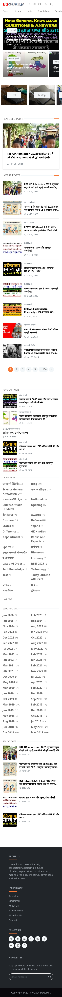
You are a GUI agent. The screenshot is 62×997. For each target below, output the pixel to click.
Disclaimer (14, 900)
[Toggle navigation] (56, 4)
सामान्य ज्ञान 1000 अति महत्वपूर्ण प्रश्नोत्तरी (37, 797)
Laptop (30, 11)
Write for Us (15, 915)
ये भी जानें (31, 202)
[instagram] (34, 4)
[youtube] (39, 4)
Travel (5, 11)
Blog (56, 61)
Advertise (14, 896)
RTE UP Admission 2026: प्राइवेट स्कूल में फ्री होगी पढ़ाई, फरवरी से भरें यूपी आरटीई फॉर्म (30, 155)
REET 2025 (29, 222)
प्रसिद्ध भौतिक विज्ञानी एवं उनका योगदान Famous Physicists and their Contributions (40, 353)
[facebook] (29, 4)
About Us (14, 905)
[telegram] (11, 938)
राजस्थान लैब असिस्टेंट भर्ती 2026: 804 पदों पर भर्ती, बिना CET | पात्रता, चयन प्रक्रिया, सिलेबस (41, 210)
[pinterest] (31, 938)
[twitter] (11, 945)
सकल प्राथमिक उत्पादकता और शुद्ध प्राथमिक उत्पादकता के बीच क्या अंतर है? (22, 67)
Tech (14, 95)
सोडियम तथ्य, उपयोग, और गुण (15, 432)
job (25, 202)
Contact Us (15, 920)
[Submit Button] (49, 977)
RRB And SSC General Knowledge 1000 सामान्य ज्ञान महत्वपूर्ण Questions (38, 312)
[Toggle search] (51, 4)
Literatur (17, 11)
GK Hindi (12, 30)
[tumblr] (18, 938)
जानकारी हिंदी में (13, 58)
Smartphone (44, 11)
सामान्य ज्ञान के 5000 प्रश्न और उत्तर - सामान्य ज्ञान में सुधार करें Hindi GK (25, 38)
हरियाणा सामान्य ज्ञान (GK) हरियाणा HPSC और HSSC (38, 269)
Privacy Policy (16, 910)
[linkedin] (24, 938)
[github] (24, 945)
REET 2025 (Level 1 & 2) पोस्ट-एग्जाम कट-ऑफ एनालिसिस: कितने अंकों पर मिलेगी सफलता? (40, 230)
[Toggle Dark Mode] (46, 4)
